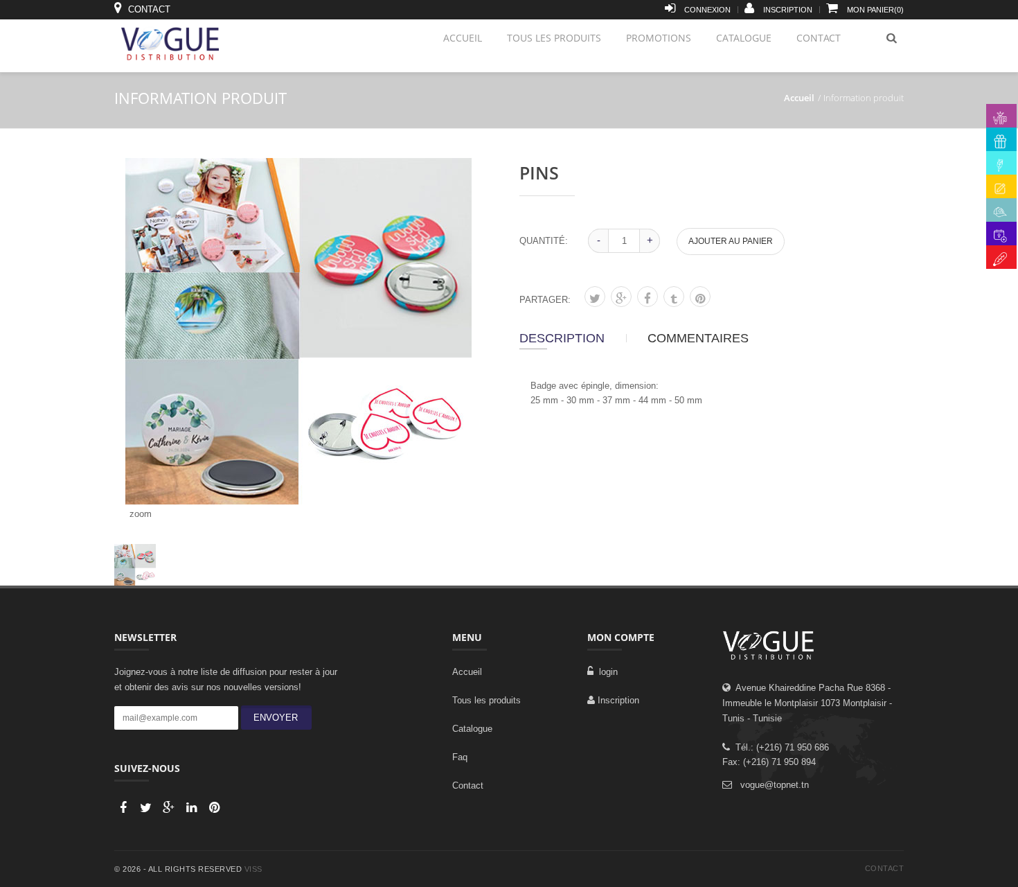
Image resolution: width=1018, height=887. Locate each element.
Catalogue (743, 37)
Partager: (545, 300)
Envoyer (273, 717)
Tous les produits (554, 37)
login (605, 672)
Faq (459, 757)
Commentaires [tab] (698, 338)
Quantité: (543, 241)
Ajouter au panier (730, 241)
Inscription (617, 700)
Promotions (658, 37)
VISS (253, 869)
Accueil (462, 37)
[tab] (135, 565)
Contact (818, 37)
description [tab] (562, 338)
